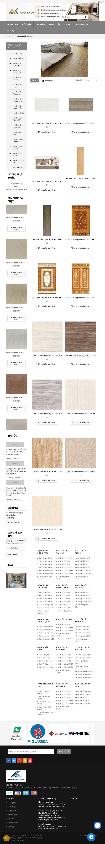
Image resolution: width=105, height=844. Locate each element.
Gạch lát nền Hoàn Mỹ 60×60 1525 (47, 471)
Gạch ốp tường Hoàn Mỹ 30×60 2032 (80, 123)
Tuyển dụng (13, 822)
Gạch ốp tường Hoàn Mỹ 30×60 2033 (47, 181)
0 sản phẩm (13, 513)
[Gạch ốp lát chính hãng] (16, 775)
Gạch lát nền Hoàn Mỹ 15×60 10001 (80, 178)
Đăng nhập (91, 2)
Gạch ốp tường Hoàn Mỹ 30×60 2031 (47, 123)
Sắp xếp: (79, 80)
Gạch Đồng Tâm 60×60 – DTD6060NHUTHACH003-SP (26, 365)
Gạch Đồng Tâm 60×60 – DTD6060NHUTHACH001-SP (26, 230)
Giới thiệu (12, 807)
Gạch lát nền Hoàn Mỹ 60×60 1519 (80, 471)
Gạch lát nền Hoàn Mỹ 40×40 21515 (80, 355)
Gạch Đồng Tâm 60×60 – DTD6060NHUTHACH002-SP (26, 410)
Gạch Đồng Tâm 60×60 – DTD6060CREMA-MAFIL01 (25, 275)
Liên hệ (11, 826)
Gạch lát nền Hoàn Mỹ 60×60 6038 (80, 413)
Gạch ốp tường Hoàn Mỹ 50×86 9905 (80, 239)
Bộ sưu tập (12, 814)
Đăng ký (101, 2)
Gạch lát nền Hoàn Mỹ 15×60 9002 (47, 239)
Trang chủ (9, 36)
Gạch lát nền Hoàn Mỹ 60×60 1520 (47, 529)
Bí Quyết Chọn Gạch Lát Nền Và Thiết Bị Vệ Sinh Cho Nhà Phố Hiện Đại (16, 471)
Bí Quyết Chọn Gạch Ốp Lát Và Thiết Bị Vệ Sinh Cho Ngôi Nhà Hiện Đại (16, 452)
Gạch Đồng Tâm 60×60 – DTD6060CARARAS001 (23, 320)
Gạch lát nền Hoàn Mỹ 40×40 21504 (47, 355)
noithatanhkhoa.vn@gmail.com (17, 189)
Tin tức (11, 818)
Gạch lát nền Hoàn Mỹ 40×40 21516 (47, 413)
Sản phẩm (12, 811)
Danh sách (48, 81)
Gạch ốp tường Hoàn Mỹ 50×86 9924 (80, 297)
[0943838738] (6, 838)
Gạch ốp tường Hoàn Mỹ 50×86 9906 (47, 297)
